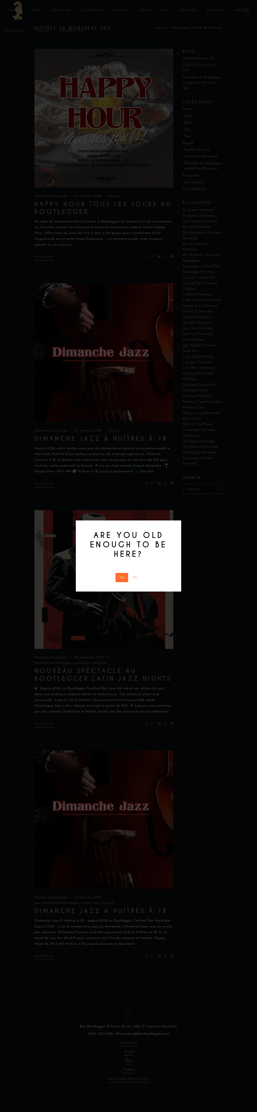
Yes (121, 577)
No (135, 577)
